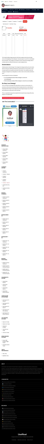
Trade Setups (22, 9)
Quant (38, 9)
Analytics (20, 21)
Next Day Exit (5, 23)
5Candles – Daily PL (6, 182)
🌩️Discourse (15, 1)
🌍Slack (3, 1)
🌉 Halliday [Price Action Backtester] (8, 426)
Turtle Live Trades (6, 332)
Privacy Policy (30, 439)
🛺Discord (6, 1)
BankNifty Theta (6, 355)
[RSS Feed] (36, 1)
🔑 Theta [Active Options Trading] (8, 389)
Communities (5, 9)
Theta (17, 9)
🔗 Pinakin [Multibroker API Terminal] (8, 410)
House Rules (14, 439)
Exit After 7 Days (13, 23)
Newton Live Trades (6, 323)
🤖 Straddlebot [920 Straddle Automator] (9, 415)
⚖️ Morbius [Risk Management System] (8, 428)
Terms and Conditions (21, 439)
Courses (28, 9)
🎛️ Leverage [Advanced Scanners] (8, 408)
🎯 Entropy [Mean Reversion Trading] (8, 398)
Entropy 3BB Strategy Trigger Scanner (6, 341)
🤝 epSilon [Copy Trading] (6, 421)
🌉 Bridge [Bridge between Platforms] (8, 413)
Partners (10, 11)
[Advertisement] (30, 5)
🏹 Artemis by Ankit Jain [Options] (8, 393)
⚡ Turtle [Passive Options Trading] (8, 391)
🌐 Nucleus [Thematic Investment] (8, 387)
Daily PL (25, 21)
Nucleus (4, 11)
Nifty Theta (5, 353)
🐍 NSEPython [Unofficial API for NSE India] (9, 417)
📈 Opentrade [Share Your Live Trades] (8, 419)
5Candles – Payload (6, 174)
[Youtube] (40, 1)
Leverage (34, 9)
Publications (16, 11)
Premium (12, 9)
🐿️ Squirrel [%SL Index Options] (7, 423)
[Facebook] (37, 1)
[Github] (42, 1)
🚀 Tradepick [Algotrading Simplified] (8, 400)
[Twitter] (39, 1)
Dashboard (5, 21)
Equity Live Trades (6, 321)
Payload (9, 21)
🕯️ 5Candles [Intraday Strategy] (7, 396)
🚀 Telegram (10, 1)
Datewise (15, 21)
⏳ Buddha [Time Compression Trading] (8, 385)
